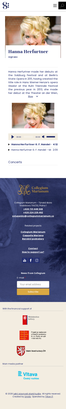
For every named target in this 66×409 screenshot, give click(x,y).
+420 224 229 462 (33, 212)
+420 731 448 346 (33, 209)
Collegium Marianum (33, 231)
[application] (33, 136)
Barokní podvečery (33, 238)
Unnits (28, 396)
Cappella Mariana (33, 235)
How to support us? (33, 252)
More (30, 96)
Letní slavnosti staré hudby (27, 393)
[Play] (12, 136)
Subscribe (33, 291)
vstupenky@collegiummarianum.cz (33, 216)
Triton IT (49, 396)
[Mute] (44, 136)
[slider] (51, 136)
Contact (33, 248)
